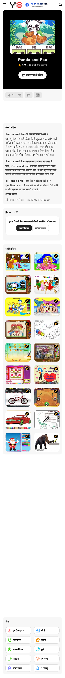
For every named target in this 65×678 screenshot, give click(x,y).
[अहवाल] (28, 95)
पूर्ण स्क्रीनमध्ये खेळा (32, 75)
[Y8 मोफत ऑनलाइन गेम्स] (16, 5)
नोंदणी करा (24, 228)
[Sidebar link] (4, 4)
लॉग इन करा (40, 228)
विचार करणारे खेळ (16, 199)
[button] (11, 194)
